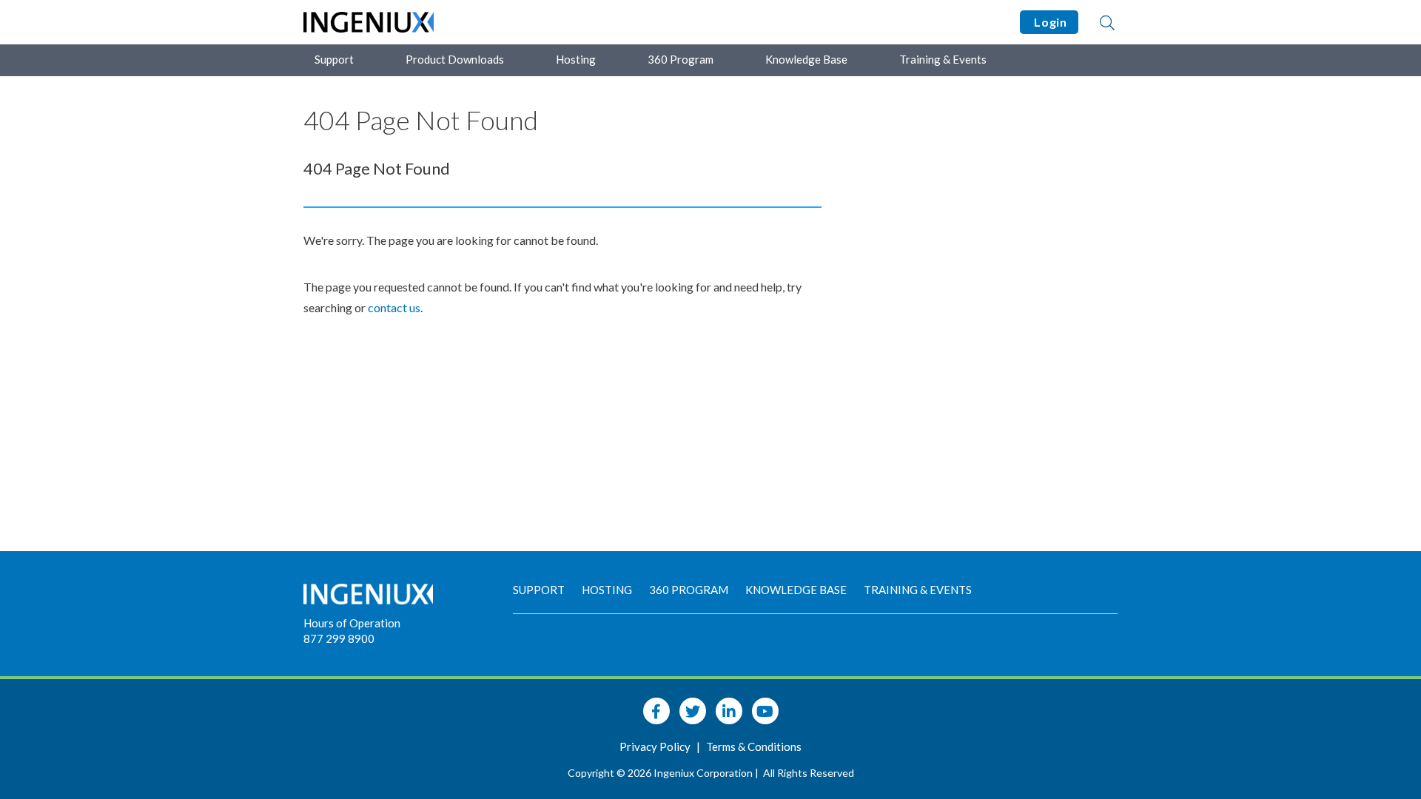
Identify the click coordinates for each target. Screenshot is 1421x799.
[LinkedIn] (729, 711)
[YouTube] (765, 711)
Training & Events (943, 59)
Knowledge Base (806, 59)
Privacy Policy (656, 746)
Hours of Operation (351, 623)
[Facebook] (656, 711)
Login (1049, 22)
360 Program (680, 59)
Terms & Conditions (754, 746)
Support (334, 59)
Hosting (576, 59)
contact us (394, 307)
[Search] (1107, 22)
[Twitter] (692, 711)
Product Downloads (455, 59)
